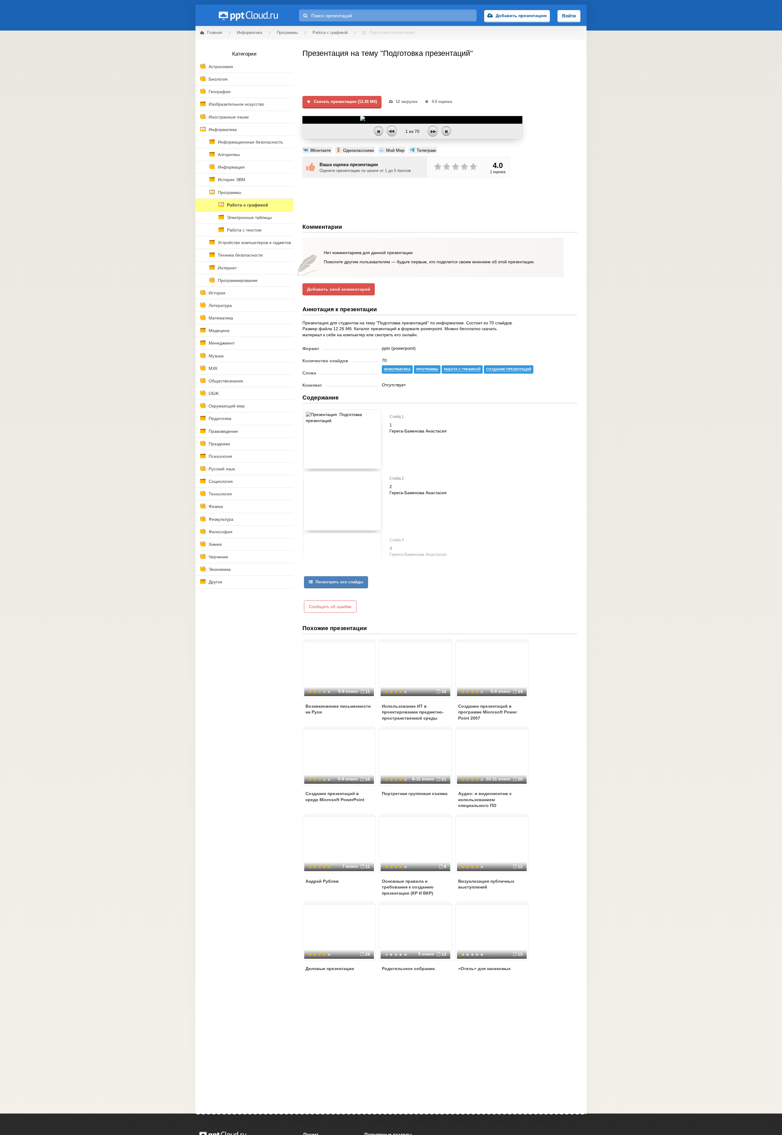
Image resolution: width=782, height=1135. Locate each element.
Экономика (220, 569)
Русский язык (222, 468)
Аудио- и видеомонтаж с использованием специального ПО (485, 799)
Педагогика (220, 418)
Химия (215, 544)
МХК (213, 368)
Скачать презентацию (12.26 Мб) (344, 102)
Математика (221, 318)
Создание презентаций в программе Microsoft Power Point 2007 (487, 712)
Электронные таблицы (249, 217)
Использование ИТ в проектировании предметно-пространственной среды (413, 712)
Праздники (219, 443)
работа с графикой (462, 369)
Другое (215, 581)
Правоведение (223, 431)
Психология (220, 456)
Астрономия (221, 66)
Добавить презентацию (521, 15)
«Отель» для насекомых (484, 968)
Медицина (219, 330)
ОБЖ (214, 393)
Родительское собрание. (409, 968)
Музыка (216, 355)
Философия (220, 531)
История (217, 292)
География (220, 91)
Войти (569, 15)
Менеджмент (222, 343)
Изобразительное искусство (236, 104)
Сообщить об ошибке (330, 606)
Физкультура (221, 519)
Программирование (238, 280)
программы (427, 369)
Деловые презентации (329, 968)
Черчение (218, 556)
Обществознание (226, 380)
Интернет (227, 267)
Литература (220, 305)
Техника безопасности (240, 255)
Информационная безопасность (250, 142)
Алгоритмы (229, 154)
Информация (231, 167)
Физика (216, 506)
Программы (229, 192)
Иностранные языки (229, 117)
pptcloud (248, 15)
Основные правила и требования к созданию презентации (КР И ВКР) (407, 887)
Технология (220, 493)
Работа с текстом (244, 230)
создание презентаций (508, 369)
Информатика (223, 129)
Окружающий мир (227, 405)
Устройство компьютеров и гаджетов (254, 242)
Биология (218, 79)
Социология (221, 481)
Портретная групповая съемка (415, 793)
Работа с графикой (247, 205)
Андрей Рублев (322, 881)
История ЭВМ (231, 179)
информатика (397, 369)
